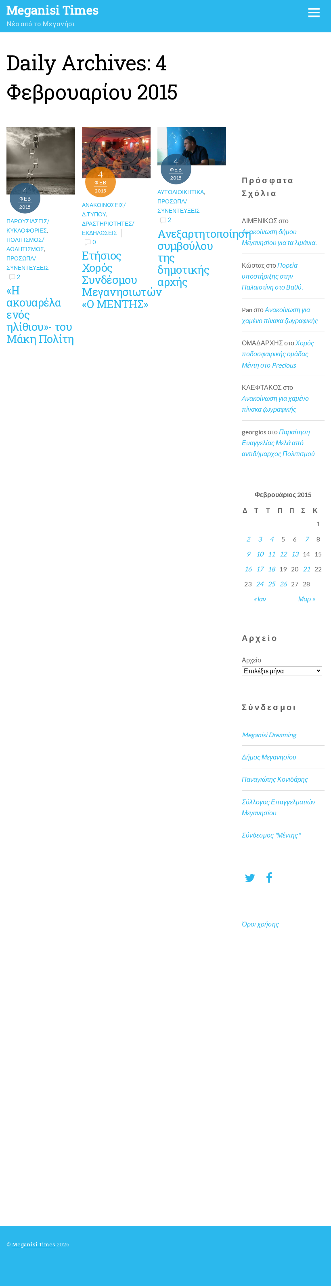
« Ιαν (259, 599)
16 (247, 569)
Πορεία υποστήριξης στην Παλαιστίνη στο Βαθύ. (272, 276)
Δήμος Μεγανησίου (269, 757)
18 (271, 569)
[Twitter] (250, 877)
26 (283, 584)
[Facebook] (269, 877)
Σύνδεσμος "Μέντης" (271, 835)
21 (306, 569)
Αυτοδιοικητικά (180, 191)
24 (259, 584)
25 (271, 584)
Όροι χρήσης (260, 924)
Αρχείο (251, 660)
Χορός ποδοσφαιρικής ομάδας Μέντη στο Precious (278, 353)
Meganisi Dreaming (269, 734)
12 (283, 554)
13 (294, 554)
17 (259, 569)
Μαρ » (306, 599)
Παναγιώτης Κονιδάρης (275, 779)
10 (259, 554)
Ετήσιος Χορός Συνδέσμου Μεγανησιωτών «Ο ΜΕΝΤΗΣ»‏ (121, 279)
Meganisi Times (33, 1244)
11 (271, 554)
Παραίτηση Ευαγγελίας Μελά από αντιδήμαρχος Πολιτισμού (278, 442)
